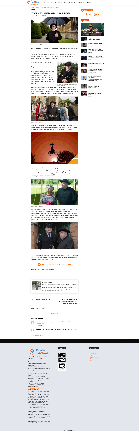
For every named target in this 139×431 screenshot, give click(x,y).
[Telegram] (50, 273)
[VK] (44, 273)
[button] (110, 2)
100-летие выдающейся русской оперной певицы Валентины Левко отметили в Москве (95, 71)
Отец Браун (51, 269)
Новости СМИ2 (54, 313)
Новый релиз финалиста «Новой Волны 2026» (95, 44)
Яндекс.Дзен (93, 353)
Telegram (92, 358)
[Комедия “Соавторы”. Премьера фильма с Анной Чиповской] (84, 39)
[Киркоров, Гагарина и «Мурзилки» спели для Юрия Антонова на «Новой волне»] (84, 58)
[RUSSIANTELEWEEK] (33, 2)
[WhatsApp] (54, 273)
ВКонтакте (92, 355)
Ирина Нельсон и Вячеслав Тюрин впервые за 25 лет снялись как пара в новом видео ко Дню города (92, 30)
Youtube (92, 360)
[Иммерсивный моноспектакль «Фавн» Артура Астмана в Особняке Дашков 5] (84, 51)
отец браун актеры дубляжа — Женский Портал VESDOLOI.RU (53, 329)
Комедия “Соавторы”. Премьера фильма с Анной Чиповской (94, 38)
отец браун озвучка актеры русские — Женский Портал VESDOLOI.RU (55, 322)
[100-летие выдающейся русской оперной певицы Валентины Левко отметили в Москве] (84, 71)
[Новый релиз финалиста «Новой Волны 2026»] (84, 45)
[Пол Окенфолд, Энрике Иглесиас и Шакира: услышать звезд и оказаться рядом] (84, 86)
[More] (57, 273)
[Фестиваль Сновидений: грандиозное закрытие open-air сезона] (84, 93)
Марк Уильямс (45, 269)
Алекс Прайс (37, 269)
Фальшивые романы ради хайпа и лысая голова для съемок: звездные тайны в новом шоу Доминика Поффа (95, 78)
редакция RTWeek (85, 34)
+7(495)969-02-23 (40, 376)
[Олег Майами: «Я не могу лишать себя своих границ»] (84, 65)
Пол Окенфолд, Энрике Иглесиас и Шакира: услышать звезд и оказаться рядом (95, 86)
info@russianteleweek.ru (41, 407)
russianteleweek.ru (33, 4)
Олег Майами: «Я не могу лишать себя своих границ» (96, 64)
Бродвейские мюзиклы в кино (41, 300)
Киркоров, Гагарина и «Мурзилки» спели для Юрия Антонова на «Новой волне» (96, 58)
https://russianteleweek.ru (35, 388)
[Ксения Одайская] (36, 286)
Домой (32, 7)
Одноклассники (94, 357)
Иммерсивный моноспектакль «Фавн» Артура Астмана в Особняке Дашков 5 (95, 51)
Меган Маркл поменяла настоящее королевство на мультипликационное (68, 301)
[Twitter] (47, 273)
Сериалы (37, 7)
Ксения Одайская (37, 15)
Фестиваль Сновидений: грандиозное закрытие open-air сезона (94, 93)
